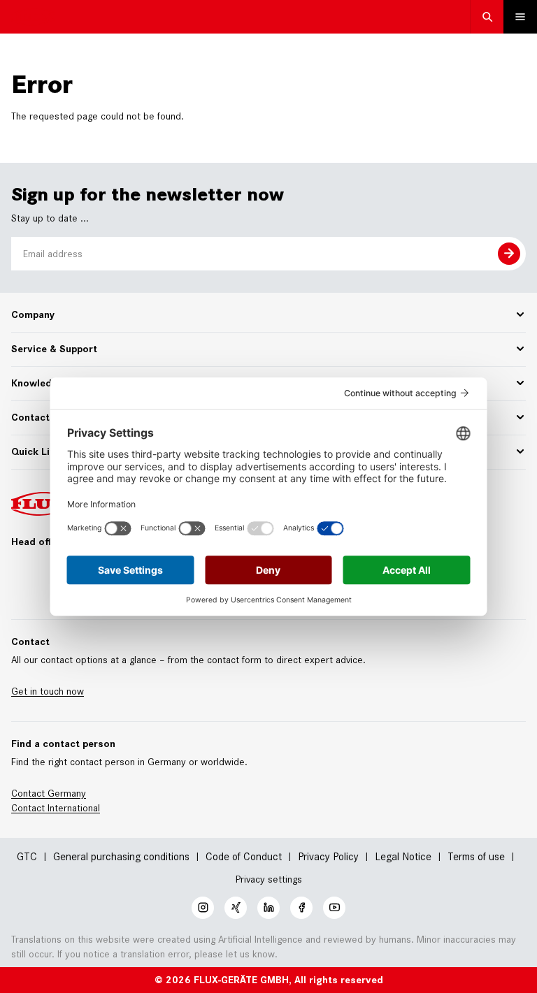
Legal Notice (403, 856)
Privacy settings (269, 879)
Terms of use (476, 856)
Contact (29, 808)
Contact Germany (48, 793)
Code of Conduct (244, 856)
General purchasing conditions (121, 856)
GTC (27, 856)
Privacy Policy (328, 856)
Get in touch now (47, 691)
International (74, 808)
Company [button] (33, 314)
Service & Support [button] (54, 348)
